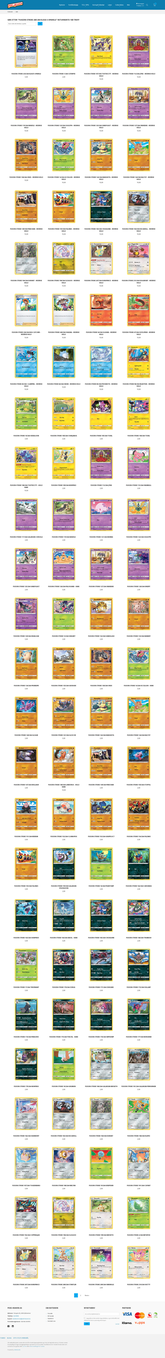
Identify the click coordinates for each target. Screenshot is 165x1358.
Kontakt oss (51, 1321)
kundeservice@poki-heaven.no (21, 1319)
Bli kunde (51, 1316)
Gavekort (51, 1318)
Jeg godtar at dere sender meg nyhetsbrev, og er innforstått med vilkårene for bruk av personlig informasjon (101, 1319)
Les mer (117, 1324)
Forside (50, 1313)
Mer (128, 5)
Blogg (9, 1338)
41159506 (16, 1316)
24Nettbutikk (17, 1350)
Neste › (87, 1295)
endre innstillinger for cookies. (37, 1346)
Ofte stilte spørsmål (20, 1338)
